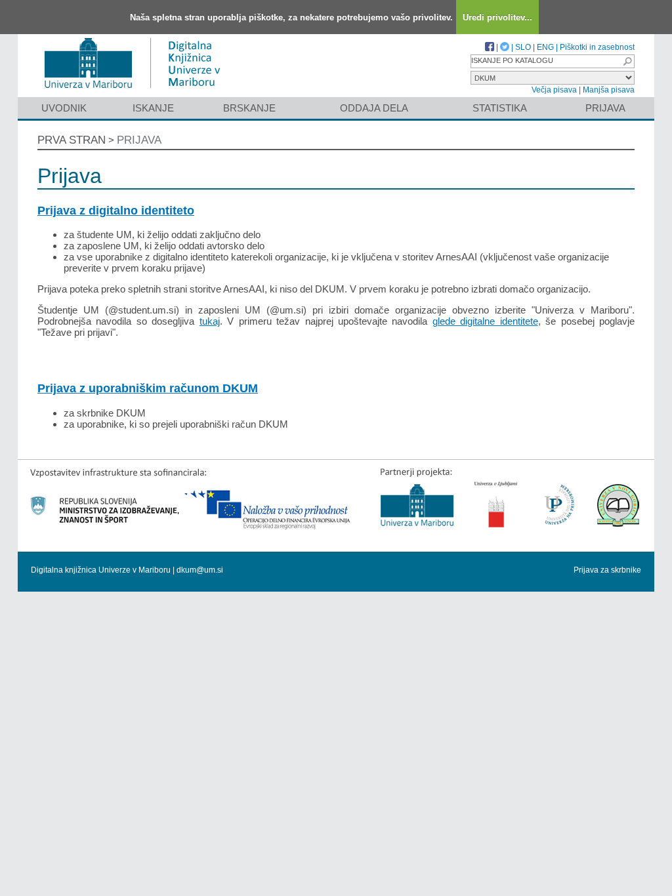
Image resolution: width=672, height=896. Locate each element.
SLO (523, 47)
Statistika (499, 107)
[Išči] (627, 61)
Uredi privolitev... (497, 17)
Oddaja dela (374, 107)
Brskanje (249, 107)
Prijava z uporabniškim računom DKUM (147, 388)
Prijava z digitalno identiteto (115, 210)
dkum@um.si (200, 570)
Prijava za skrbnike (607, 570)
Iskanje (153, 107)
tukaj (210, 321)
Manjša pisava (609, 89)
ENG (545, 47)
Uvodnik (64, 107)
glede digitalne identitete (485, 321)
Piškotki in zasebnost (597, 47)
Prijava (605, 107)
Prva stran (71, 140)
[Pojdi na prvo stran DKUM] (137, 90)
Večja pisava (554, 89)
